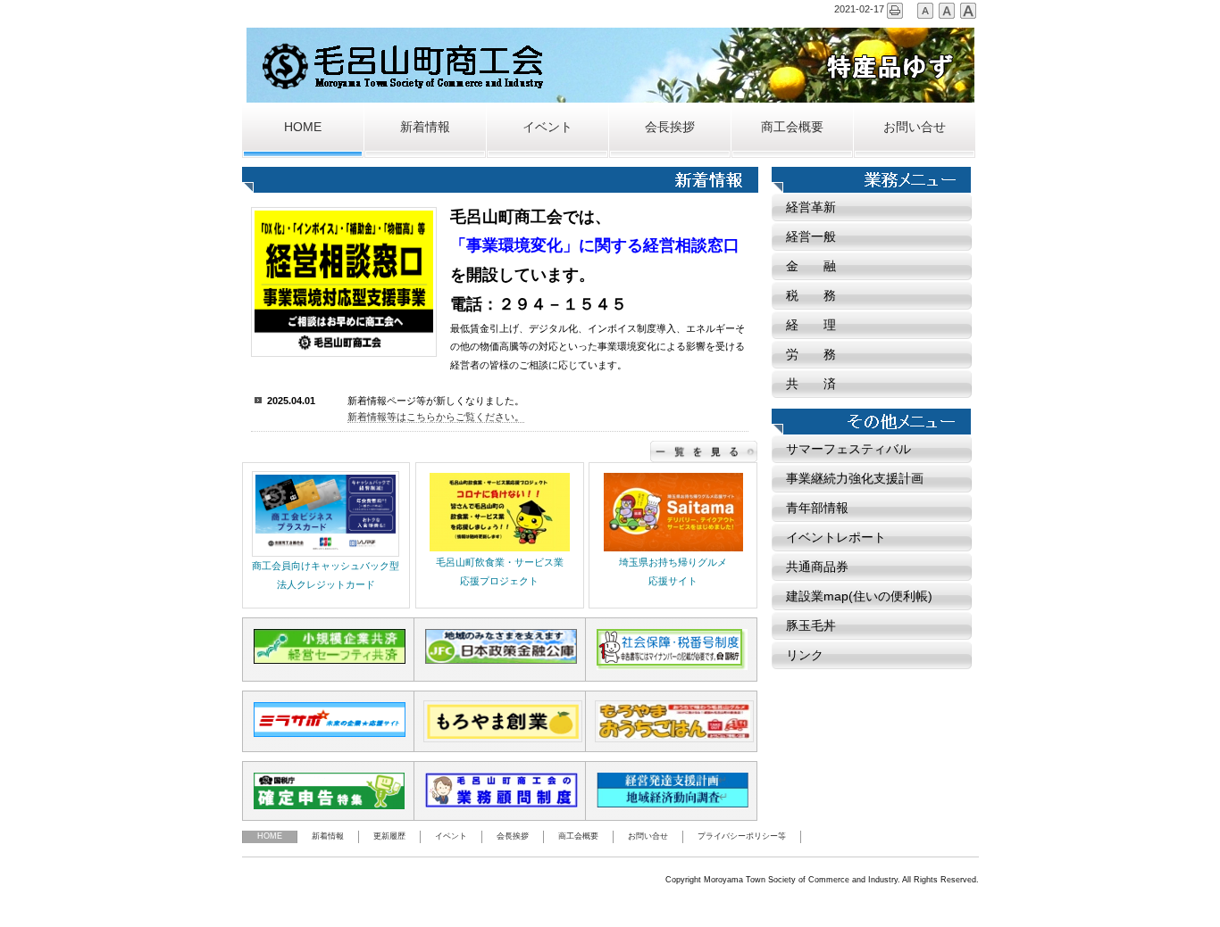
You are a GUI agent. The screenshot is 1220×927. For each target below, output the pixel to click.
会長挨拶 (670, 127)
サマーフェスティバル (848, 449)
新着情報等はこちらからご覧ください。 (435, 416)
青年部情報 (817, 508)
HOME (303, 127)
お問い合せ (914, 127)
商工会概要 (792, 127)
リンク (804, 655)
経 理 (811, 325)
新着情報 (425, 127)
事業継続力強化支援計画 (854, 478)
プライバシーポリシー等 (742, 836)
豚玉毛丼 (811, 625)
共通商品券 (817, 566)
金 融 (811, 266)
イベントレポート (836, 537)
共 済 (811, 384)
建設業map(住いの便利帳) (859, 596)
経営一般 (811, 236)
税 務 (811, 295)
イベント (547, 127)
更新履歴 (389, 836)
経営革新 (811, 207)
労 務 (811, 354)
